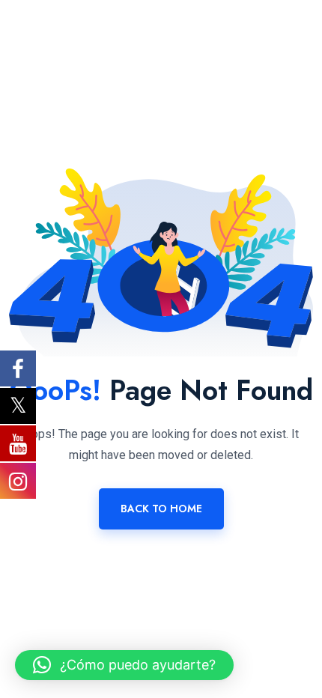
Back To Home (161, 508)
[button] (124, 665)
